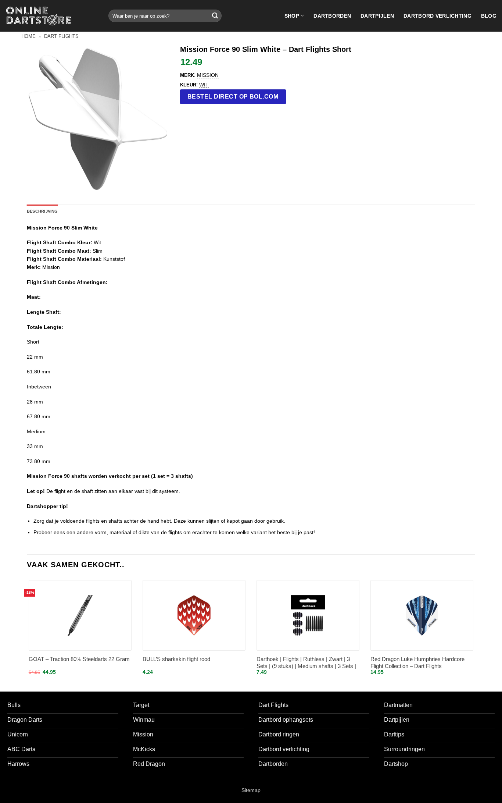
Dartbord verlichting (437, 16)
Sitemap (251, 790)
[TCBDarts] (39, 16)
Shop (291, 16)
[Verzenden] (215, 16)
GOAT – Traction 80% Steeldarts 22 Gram (79, 659)
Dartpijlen (377, 16)
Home (28, 36)
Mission (208, 75)
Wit (204, 85)
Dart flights (61, 36)
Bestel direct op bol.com (233, 96)
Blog (488, 16)
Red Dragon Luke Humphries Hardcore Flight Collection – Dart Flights (417, 662)
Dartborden (332, 16)
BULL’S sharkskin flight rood (176, 659)
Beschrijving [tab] (42, 211)
